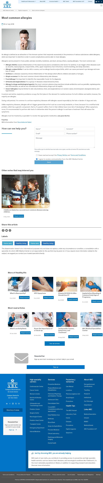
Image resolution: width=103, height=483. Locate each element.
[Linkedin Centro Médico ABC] (7, 403)
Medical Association (90, 414)
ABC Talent (66, 1)
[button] (99, 1)
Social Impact (70, 397)
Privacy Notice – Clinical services (41, 474)
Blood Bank (51, 422)
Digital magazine (71, 429)
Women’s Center (35, 394)
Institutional (87, 397)
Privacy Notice (62, 155)
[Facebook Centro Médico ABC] (10, 403)
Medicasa (51, 419)
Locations (69, 390)
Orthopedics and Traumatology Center (36, 404)
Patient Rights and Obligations (85, 474)
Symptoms (69, 433)
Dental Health (52, 443)
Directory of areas (13, 410)
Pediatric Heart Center (37, 420)
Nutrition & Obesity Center (35, 399)
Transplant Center (35, 424)
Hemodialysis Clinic (53, 403)
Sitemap (98, 474)
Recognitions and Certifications (89, 385)
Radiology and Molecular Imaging (55, 438)
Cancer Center (34, 390)
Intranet (86, 418)
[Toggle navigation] (101, 5)
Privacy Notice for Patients (23, 474)
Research (87, 394)
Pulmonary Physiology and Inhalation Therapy (55, 395)
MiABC (86, 421)
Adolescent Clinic (53, 399)
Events (68, 418)
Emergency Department (37, 428)
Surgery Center (34, 413)
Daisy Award (87, 405)
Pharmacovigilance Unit (73, 394)
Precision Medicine (53, 430)
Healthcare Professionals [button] (28, 1)
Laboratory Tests (71, 414)
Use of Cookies (71, 474)
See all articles (55, 344)
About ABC (42, 1)
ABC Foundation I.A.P (78, 1)
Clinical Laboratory (53, 433)
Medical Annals (88, 425)
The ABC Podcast (71, 410)
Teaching (87, 390)
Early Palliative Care (54, 415)
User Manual (69, 386)
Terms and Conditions (78, 155)
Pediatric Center (35, 409)
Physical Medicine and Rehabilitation (54, 389)
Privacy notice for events (58, 474)
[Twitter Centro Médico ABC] (16, 403)
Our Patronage (88, 401)
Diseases (68, 421)
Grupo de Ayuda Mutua (55, 426)
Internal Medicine (35, 431)
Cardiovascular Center (36, 386)
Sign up (55, 367)
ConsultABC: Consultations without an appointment (55, 409)
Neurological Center (36, 417)
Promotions (69, 401)
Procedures (69, 425)
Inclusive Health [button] (53, 1)
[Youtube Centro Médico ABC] (19, 403)
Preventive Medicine (54, 384)
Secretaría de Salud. (24, 122)
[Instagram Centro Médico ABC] (13, 403)
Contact (90, 1)
